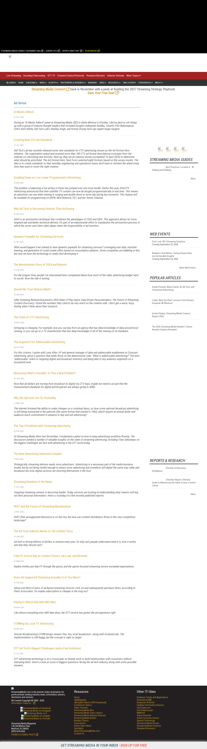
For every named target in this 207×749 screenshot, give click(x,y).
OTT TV (51, 75)
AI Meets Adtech (24, 112)
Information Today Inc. (21, 703)
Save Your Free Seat (101, 93)
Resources (113, 82)
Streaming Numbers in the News (33, 482)
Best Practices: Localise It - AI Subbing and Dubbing (173, 168)
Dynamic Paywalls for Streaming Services (38, 236)
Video (101, 82)
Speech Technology (146, 720)
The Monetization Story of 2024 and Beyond (40, 264)
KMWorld (141, 713)
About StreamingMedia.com (87, 731)
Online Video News (82, 725)
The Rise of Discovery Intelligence (169, 469)
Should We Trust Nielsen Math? (32, 289)
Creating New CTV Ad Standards (33, 140)
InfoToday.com (144, 707)
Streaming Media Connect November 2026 (20, 51)
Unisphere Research (146, 728)
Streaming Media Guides (85, 718)
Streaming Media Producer (149, 725)
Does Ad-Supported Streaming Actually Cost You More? (47, 577)
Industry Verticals (115, 75)
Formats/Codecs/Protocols (70, 75)
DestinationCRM (144, 700)
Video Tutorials (81, 707)
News (42, 82)
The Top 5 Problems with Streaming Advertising (42, 426)
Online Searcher (144, 715)
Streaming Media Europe (148, 723)
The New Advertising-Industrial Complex (38, 454)
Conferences (144, 82)
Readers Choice (81, 720)
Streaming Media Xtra (84, 710)
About (158, 82)
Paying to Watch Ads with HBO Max (35, 602)
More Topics (133, 75)
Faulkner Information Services (150, 705)
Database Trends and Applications (152, 697)
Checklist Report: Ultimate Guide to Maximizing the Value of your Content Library (174, 482)
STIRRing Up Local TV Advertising (34, 623)
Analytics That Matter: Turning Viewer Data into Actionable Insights (172, 255)
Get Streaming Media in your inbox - (103, 745)
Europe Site (51, 51)
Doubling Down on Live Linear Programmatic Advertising (47, 177)
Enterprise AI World (145, 702)
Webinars (92, 82)
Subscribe (31, 82)
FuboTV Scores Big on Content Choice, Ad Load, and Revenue (50, 556)
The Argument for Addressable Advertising (39, 342)
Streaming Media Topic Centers (88, 713)
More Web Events (188, 267)
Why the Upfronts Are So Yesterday (35, 398)
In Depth (53, 82)
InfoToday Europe (145, 710)
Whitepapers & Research (72, 82)
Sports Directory (70, 51)
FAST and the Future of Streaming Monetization (42, 506)
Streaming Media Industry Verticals (90, 715)
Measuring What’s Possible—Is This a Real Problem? (45, 373)
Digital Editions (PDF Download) (90, 702)
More (193, 178)
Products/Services (96, 75)
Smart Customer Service (148, 718)
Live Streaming (13, 75)
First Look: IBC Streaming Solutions (168, 241)
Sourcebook (91, 51)
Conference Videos (83, 705)
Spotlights (78, 728)
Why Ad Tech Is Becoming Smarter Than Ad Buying (44, 209)
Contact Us (79, 733)
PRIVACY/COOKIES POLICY (23, 734)
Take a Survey (129, 82)
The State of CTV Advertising (31, 317)
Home (20, 82)
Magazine (80, 700)
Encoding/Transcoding (34, 75)
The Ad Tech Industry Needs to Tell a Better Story (43, 531)
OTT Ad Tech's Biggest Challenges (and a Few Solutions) (47, 648)
